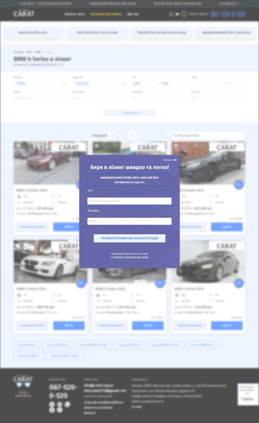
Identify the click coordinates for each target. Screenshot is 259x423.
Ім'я (89, 190)
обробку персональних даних (131, 257)
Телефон (93, 210)
